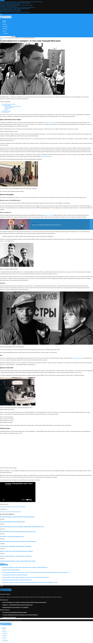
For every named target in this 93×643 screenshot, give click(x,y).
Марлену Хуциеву (49, 215)
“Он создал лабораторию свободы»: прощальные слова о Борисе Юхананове (20, 614)
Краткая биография (7, 105)
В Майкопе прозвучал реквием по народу (9, 6)
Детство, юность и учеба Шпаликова (13, 106)
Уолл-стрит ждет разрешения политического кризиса (15, 612)
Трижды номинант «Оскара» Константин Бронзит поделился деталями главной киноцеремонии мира (26, 577)
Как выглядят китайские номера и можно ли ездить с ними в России (15, 12)
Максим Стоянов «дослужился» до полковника (10, 10)
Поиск (13, 36)
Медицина (5, 28)
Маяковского (49, 156)
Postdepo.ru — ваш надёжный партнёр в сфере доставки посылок (18, 604)
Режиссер (7, 108)
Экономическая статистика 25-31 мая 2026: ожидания (15, 574)
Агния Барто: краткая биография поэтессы (12, 536)
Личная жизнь (6, 112)
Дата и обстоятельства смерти (9, 104)
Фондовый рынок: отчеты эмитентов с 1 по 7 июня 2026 (15, 607)
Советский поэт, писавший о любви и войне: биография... (16, 546)
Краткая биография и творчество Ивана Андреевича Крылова (17, 516)
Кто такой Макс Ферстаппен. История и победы (10, 9)
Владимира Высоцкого (77, 358)
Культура (4, 30)
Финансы (5, 24)
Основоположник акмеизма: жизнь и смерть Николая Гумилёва (17, 561)
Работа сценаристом (9, 107)
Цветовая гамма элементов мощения (11, 569)
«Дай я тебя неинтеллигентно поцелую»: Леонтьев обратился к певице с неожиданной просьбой (21, 1)
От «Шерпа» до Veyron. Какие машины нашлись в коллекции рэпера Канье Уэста (17, 7)
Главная (4, 20)
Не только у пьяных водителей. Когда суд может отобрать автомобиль (15, 2)
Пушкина (43, 156)
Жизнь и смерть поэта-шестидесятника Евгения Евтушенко (16, 551)
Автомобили (5, 33)
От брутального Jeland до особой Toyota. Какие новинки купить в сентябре (16, 5)
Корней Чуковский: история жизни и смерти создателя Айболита (18, 541)
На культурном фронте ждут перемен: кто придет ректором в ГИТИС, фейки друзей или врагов (24, 602)
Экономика (5, 26)
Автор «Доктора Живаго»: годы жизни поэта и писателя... (16, 556)
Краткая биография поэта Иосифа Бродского (12, 521)
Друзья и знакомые (7, 110)
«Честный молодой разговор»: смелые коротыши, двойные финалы (14, 8)
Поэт (5, 37)
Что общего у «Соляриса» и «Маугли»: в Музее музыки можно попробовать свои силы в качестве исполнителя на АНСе (30, 582)
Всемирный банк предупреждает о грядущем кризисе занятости (17, 579)
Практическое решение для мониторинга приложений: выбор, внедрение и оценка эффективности (25, 567)
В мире (4, 21)
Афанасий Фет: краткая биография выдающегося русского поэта (18, 531)
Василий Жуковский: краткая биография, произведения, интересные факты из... (22, 526)
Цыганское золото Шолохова (9, 617)
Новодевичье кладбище (49, 122)
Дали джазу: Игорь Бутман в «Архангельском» (10, 4)
